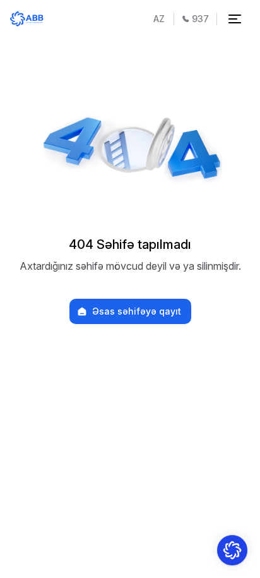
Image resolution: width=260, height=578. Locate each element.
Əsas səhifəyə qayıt (136, 311)
